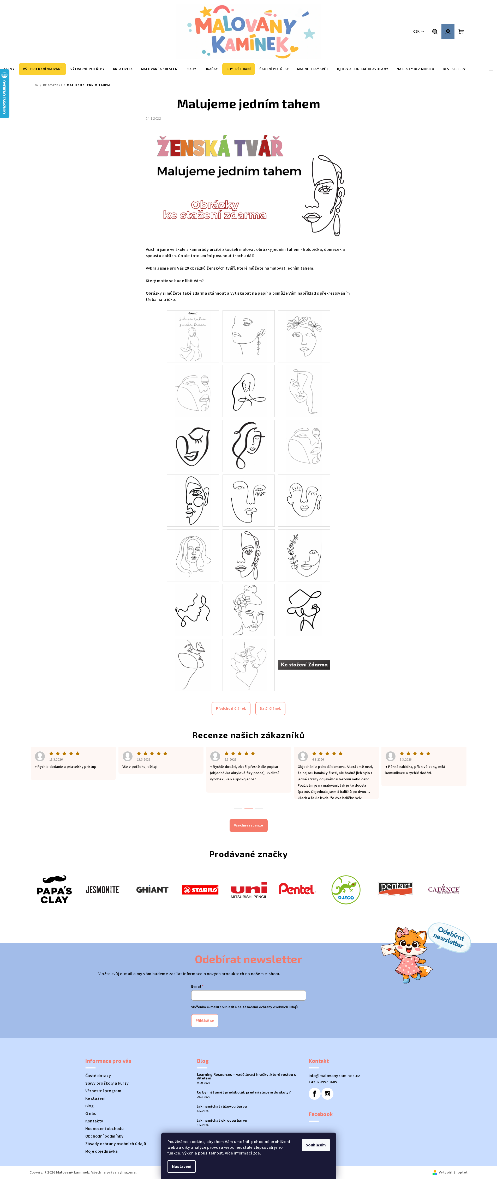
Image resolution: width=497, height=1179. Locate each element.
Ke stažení (95, 1098)
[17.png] (248, 610)
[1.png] (193, 336)
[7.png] (193, 445)
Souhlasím (316, 1145)
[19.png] (193, 664)
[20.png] (248, 664)
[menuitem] (42, 69)
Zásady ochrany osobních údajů (115, 1144)
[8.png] (248, 445)
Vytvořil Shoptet (453, 1172)
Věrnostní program (103, 1091)
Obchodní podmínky (104, 1136)
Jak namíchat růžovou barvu (222, 1106)
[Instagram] (327, 1094)
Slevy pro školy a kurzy (107, 1083)
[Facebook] (315, 1094)
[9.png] (304, 445)
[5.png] (248, 391)
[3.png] (304, 336)
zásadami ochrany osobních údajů (270, 1007)
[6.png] (304, 391)
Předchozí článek (231, 708)
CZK (416, 31)
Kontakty (94, 1121)
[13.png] (193, 555)
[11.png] (248, 500)
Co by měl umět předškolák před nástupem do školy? (244, 1092)
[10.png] (193, 500)
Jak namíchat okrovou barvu (222, 1120)
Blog (89, 1106)
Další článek (270, 708)
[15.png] (304, 555)
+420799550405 (323, 1082)
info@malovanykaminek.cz (334, 1076)
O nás (90, 1113)
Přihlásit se (205, 1020)
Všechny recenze (248, 825)
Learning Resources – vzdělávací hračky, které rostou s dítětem (246, 1076)
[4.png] (193, 391)
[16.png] (193, 610)
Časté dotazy (98, 1076)
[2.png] (248, 336)
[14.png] (248, 555)
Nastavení (181, 1166)
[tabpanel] (53, 889)
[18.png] (304, 610)
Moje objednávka (101, 1151)
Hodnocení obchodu (104, 1129)
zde (256, 1153)
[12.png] (304, 500)
